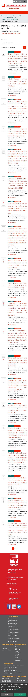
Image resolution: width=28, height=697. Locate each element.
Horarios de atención (13, 635)
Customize (3, 691)
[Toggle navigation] (24, 1)
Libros (18, 678)
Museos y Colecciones (13, 627)
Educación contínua (6, 649)
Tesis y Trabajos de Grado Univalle (11, 17)
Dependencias (11, 626)
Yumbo (16, 657)
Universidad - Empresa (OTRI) (10, 670)
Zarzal (16, 659)
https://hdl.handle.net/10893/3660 (11, 33)
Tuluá (16, 646)
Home (3, 15)
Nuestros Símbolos (12, 623)
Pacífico (17, 654)
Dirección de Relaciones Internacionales (13, 671)
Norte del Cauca (18, 652)
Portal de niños (11, 637)
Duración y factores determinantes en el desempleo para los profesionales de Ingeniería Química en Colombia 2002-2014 (17, 183)
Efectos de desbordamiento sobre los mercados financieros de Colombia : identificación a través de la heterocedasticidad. (17, 432)
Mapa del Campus (12, 631)
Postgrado (4, 648)
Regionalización (18, 660)
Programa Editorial (8, 673)
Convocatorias (7, 668)
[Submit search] (14, 2)
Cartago (17, 651)
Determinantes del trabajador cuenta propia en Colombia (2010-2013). (17, 285)
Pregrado (4, 646)
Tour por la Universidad (13, 632)
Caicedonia (17, 649)
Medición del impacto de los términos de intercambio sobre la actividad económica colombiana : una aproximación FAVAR (17, 385)
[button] (16, 1)
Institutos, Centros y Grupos (10, 667)
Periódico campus (21, 680)
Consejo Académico (12, 620)
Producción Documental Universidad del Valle (14, 15)
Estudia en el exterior (7, 681)
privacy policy (19, 689)
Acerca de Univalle (12, 624)
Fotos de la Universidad (13, 629)
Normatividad (11, 634)
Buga (16, 648)
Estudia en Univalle (6, 680)
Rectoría (10, 621)
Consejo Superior (12, 618)
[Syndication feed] (24, 47)
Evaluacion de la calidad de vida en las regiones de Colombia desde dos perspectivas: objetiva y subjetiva (17, 208)
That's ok (20, 694)
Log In (20, 1)
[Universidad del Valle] (14, 560)
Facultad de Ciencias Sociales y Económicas (11, 19)
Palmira (17, 656)
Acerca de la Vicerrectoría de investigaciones (14, 665)
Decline (7, 694)
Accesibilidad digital (12, 641)
